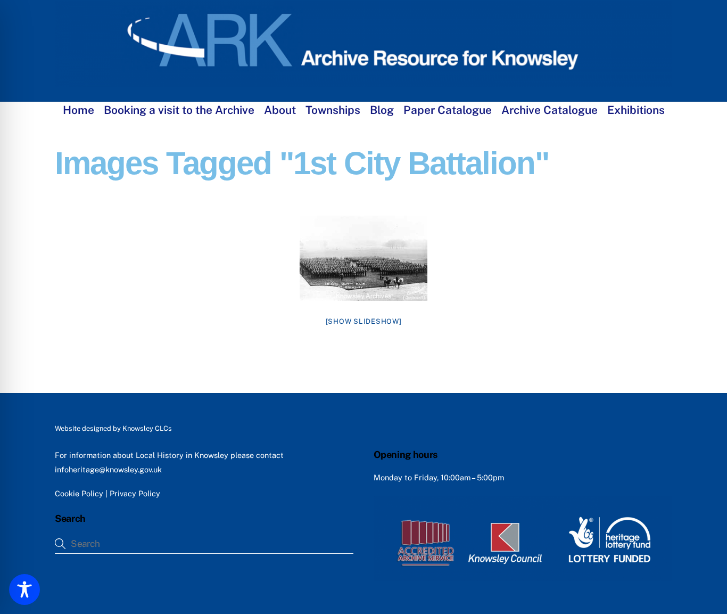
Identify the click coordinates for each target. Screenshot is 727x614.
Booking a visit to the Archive (179, 110)
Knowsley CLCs (147, 428)
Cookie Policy (79, 493)
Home (78, 110)
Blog (382, 110)
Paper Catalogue (447, 110)
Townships (332, 110)
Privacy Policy (135, 493)
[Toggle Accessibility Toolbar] (24, 589)
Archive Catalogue (549, 110)
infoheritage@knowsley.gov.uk (108, 469)
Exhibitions (636, 110)
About (280, 110)
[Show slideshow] (364, 321)
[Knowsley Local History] (363, 81)
